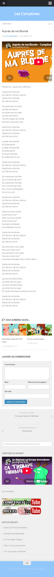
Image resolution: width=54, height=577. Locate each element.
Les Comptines (27, 13)
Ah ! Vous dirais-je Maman (15, 551)
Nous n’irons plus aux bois (14, 545)
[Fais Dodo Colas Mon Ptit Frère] (14, 330)
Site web (8, 391)
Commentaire (10, 364)
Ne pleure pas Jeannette (14, 533)
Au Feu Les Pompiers (35, 339)
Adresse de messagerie (37, 382)
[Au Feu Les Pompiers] (39, 330)
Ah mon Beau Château (13, 539)
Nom (7, 382)
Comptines (7, 24)
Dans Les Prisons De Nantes (15, 527)
